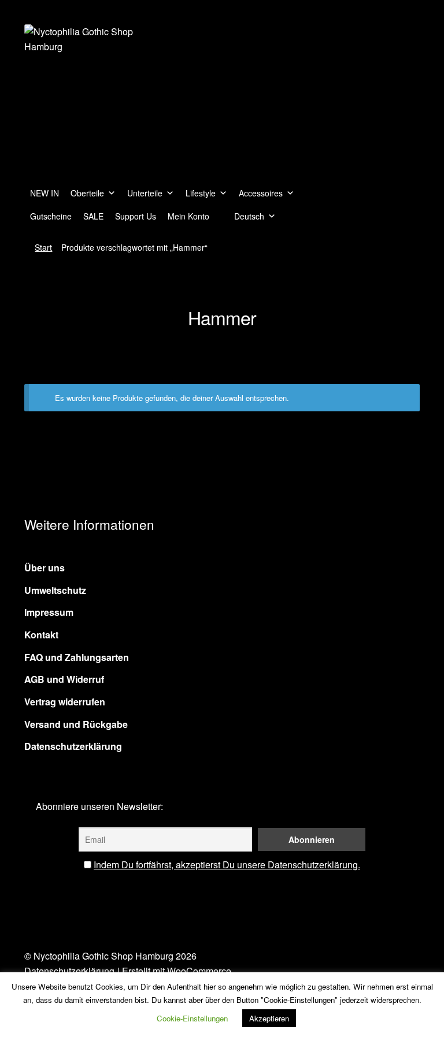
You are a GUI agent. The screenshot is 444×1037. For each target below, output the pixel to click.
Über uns (44, 567)
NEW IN (44, 193)
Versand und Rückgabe (76, 724)
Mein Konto (188, 216)
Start (43, 247)
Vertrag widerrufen (64, 701)
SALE (93, 216)
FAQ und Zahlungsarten (76, 657)
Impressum (48, 612)
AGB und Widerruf (64, 679)
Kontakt (41, 634)
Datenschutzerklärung (73, 746)
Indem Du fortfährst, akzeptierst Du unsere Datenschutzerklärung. (227, 864)
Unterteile (144, 193)
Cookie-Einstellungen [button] (192, 1018)
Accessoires (261, 193)
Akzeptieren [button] (269, 1018)
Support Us (135, 216)
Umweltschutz (55, 590)
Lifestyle (201, 193)
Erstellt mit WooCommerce (176, 970)
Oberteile (87, 193)
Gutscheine (51, 216)
